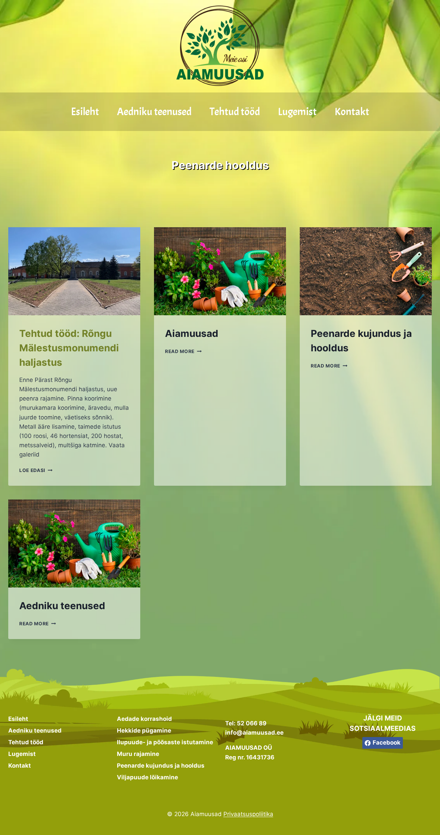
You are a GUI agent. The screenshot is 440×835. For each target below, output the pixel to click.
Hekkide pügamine (144, 730)
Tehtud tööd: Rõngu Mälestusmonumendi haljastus (69, 348)
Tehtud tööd (235, 112)
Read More (183, 351)
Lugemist (297, 112)
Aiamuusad (191, 333)
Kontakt (351, 112)
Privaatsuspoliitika (248, 814)
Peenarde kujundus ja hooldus (161, 765)
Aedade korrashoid (144, 718)
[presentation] (74, 271)
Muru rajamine (138, 753)
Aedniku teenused (154, 112)
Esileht (85, 112)
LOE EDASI (36, 470)
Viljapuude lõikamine (147, 777)
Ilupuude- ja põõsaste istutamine (165, 742)
